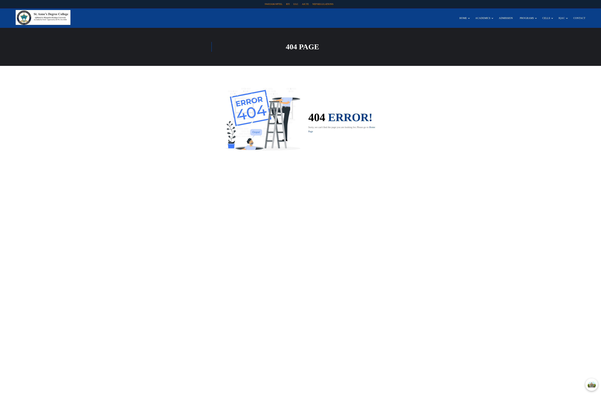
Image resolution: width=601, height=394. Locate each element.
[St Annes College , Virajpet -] (43, 17)
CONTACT (579, 18)
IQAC (562, 18)
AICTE (305, 4)
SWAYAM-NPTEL (274, 4)
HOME (463, 18)
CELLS (546, 18)
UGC (295, 4)
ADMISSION (506, 18)
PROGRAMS (527, 18)
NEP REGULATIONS (322, 4)
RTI (288, 4)
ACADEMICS (482, 18)
